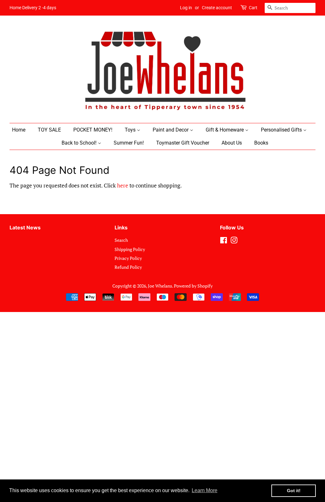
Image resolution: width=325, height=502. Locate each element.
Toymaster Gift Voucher (182, 143)
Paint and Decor (171, 130)
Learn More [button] (204, 490)
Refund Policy (128, 267)
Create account (217, 7)
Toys (131, 130)
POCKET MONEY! (92, 130)
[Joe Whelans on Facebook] (223, 241)
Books (261, 143)
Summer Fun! (129, 143)
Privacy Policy (128, 258)
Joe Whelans (160, 286)
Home (18, 130)
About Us (232, 143)
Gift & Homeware (225, 130)
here (122, 185)
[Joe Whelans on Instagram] (233, 241)
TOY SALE (49, 130)
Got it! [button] (294, 490)
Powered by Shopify (193, 286)
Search (121, 240)
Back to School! (80, 143)
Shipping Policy (130, 249)
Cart (253, 7)
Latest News (25, 227)
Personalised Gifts (282, 130)
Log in (186, 7)
